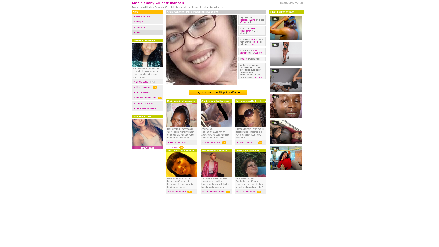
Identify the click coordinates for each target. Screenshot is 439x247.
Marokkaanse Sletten (146, 108)
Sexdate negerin (178, 192)
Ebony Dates (142, 82)
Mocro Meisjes (143, 92)
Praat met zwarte (212, 142)
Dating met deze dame (178, 145)
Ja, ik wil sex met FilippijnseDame (218, 92)
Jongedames (142, 27)
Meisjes (139, 22)
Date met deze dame (214, 192)
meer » (258, 77)
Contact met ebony (247, 142)
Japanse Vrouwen (144, 103)
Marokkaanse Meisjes (146, 98)
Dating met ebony (247, 192)
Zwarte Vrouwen (143, 16)
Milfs (138, 32)
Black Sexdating (143, 87)
